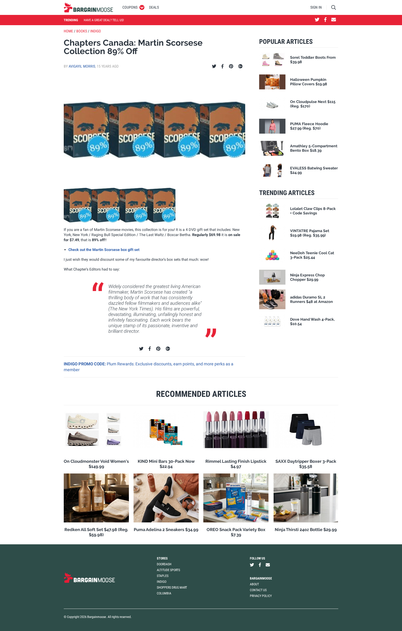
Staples (162, 576)
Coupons (129, 7)
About (254, 584)
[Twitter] (214, 66)
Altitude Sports (168, 570)
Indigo (95, 31)
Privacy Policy (261, 596)
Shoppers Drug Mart (172, 587)
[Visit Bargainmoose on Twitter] (317, 20)
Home (68, 31)
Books (81, 31)
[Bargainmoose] (88, 7)
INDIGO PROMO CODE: (85, 363)
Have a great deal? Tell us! (104, 20)
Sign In (316, 7)
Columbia (164, 593)
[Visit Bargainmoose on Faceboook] (325, 20)
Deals (154, 7)
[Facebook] (222, 66)
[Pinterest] (231, 66)
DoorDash (164, 564)
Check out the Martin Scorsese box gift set (103, 249)
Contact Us (258, 590)
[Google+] (240, 66)
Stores (162, 558)
